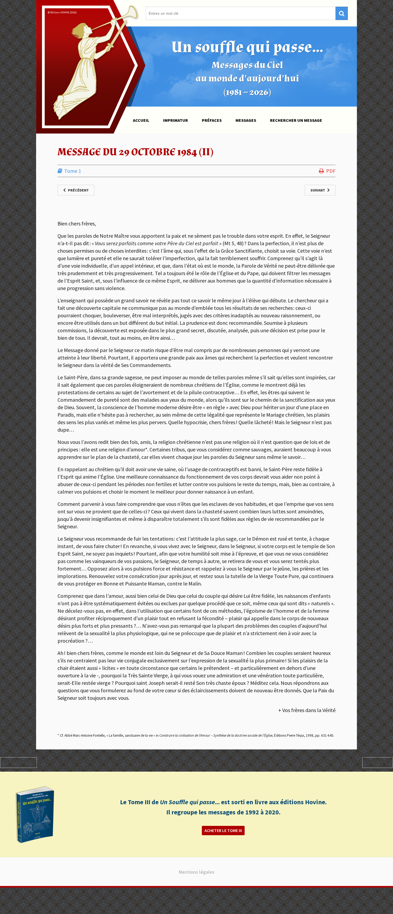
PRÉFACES (212, 120)
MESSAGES (246, 120)
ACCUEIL (141, 120)
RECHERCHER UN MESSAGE (296, 120)
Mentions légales (196, 872)
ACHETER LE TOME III (223, 830)
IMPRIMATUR (175, 120)
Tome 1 (72, 170)
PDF (331, 170)
